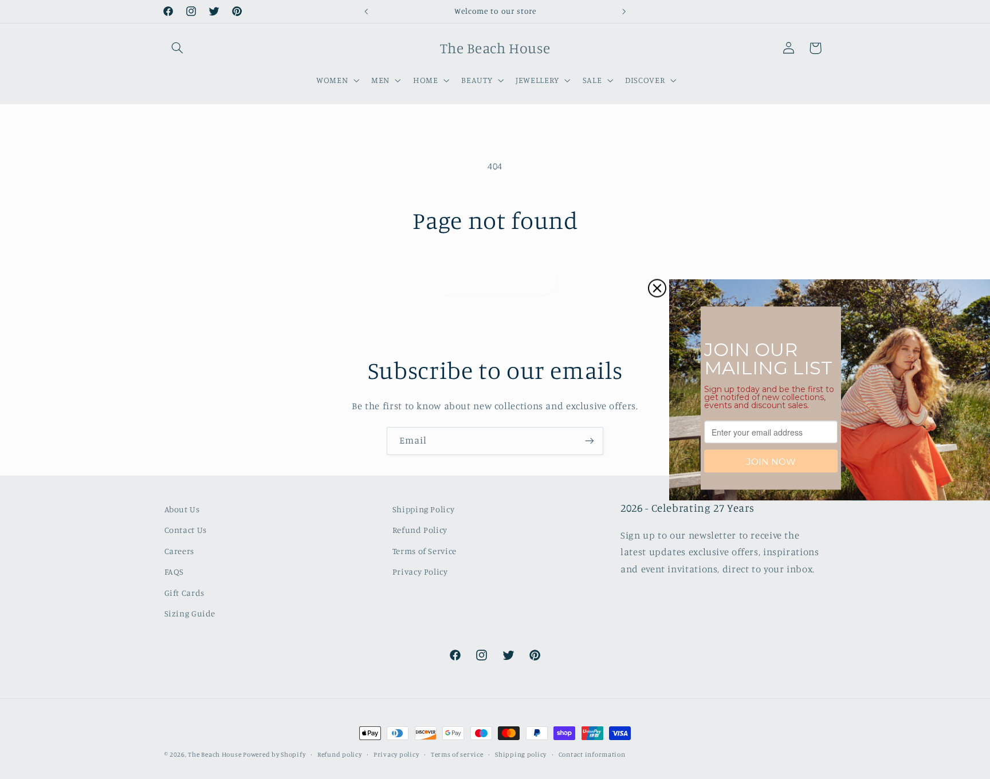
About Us (182, 509)
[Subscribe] (589, 441)
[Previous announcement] (366, 11)
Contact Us (185, 530)
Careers (179, 551)
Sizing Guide (190, 613)
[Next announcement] (624, 11)
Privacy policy (396, 754)
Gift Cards (184, 593)
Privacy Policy (420, 571)
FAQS (174, 571)
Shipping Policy (423, 509)
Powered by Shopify (274, 754)
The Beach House (215, 754)
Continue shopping (495, 279)
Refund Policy (419, 530)
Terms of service (457, 754)
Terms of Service (424, 551)
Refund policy (339, 754)
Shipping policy (521, 754)
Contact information (592, 754)
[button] (177, 48)
